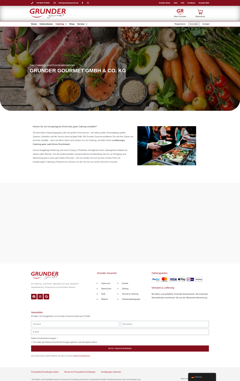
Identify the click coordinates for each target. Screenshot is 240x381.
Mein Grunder (180, 16)
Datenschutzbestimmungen (44, 338)
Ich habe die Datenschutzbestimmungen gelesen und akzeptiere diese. (65, 342)
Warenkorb (200, 16)
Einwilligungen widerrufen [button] (111, 372)
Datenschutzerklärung (81, 356)
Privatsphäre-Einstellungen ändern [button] (45, 372)
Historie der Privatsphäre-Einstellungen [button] (79, 372)
